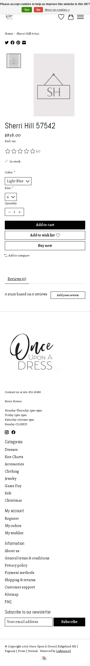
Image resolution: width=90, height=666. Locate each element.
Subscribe (69, 621)
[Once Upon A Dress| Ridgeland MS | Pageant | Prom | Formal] (10, 17)
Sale (8, 493)
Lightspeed (63, 651)
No (38, 10)
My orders (13, 525)
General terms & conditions (27, 558)
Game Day (13, 486)
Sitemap (11, 594)
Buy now (45, 245)
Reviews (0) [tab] (17, 279)
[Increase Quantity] (19, 212)
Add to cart (45, 224)
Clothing (12, 471)
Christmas (13, 500)
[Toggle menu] (80, 17)
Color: (10, 172)
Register (12, 518)
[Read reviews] (20, 151)
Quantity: (11, 203)
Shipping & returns (20, 580)
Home (9, 33)
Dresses (11, 449)
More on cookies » (57, 10)
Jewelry (10, 478)
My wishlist (14, 533)
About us (12, 551)
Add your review (68, 295)
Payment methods (19, 572)
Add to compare (19, 255)
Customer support (20, 587)
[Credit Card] (44, 658)
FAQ (8, 601)
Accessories (14, 464)
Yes (26, 10)
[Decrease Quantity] (9, 212)
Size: (9, 188)
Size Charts (14, 457)
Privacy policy (16, 565)
